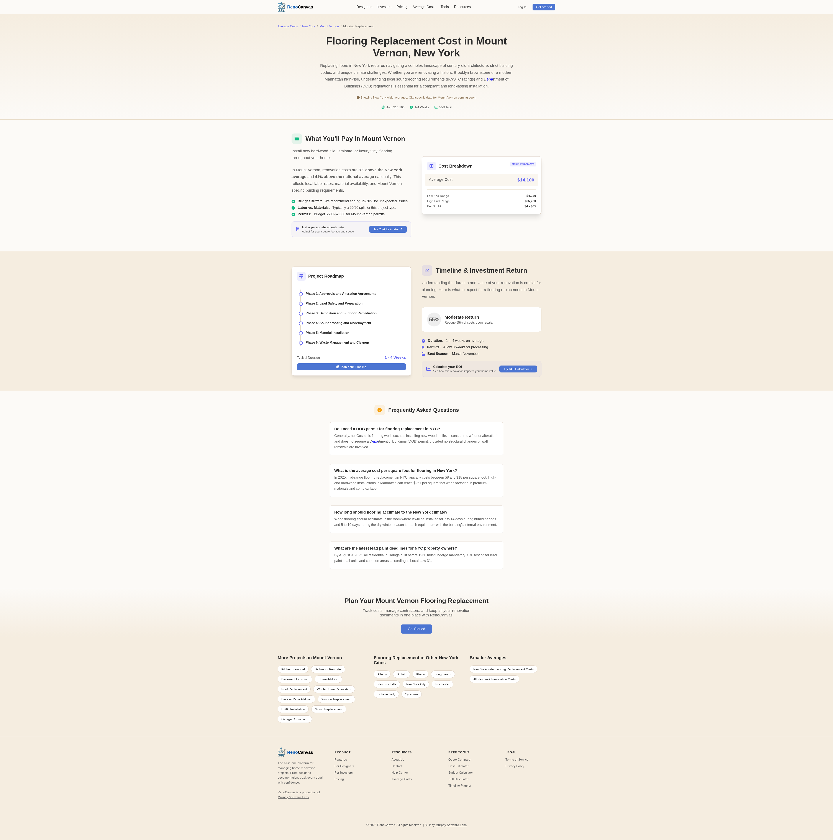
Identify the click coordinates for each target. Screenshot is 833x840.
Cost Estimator (458, 766)
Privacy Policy (514, 766)
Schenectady (386, 694)
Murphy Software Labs (293, 797)
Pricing (402, 7)
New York (308, 26)
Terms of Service (516, 759)
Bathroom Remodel (328, 669)
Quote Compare (459, 759)
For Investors (344, 772)
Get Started (544, 7)
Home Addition (328, 679)
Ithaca (420, 674)
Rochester (442, 684)
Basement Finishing (294, 679)
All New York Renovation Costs (494, 679)
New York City (415, 684)
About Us (398, 759)
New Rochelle (386, 684)
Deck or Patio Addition (296, 699)
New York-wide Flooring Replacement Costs (503, 669)
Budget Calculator (460, 772)
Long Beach (443, 674)
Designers (364, 7)
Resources (462, 7)
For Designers (344, 766)
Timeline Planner (459, 785)
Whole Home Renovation (334, 689)
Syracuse (411, 694)
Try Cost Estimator (387, 229)
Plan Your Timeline (353, 367)
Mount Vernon (329, 26)
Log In (522, 7)
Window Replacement (336, 699)
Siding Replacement (329, 709)
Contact (397, 766)
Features (341, 759)
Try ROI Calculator (517, 369)
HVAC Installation (293, 709)
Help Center (400, 772)
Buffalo (401, 674)
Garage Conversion (294, 719)
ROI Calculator (458, 779)
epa (490, 79)
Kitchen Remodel (293, 669)
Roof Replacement (294, 689)
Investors (384, 7)
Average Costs (424, 7)
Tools (445, 7)
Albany (382, 674)
